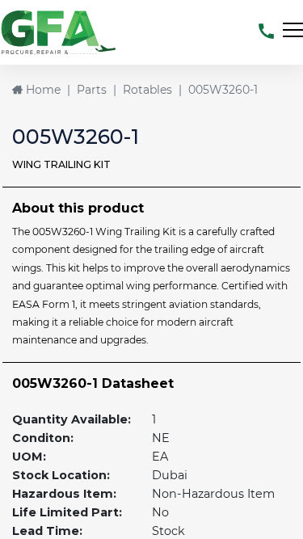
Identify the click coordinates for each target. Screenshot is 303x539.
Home (42, 89)
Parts (92, 89)
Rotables (147, 89)
